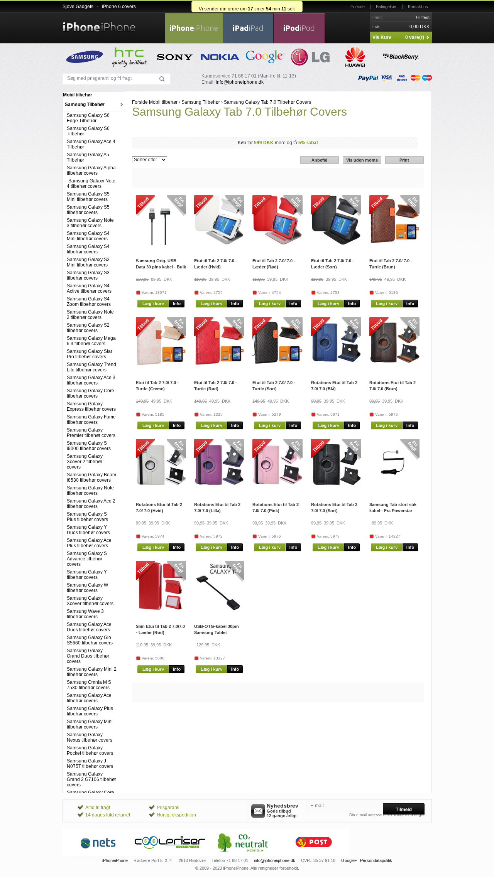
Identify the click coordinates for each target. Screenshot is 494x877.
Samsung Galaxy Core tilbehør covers (90, 393)
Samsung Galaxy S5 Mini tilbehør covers (88, 196)
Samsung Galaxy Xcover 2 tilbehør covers (85, 462)
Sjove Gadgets (78, 6)
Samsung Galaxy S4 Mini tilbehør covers (88, 236)
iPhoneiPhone (115, 860)
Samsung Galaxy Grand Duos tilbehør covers (88, 656)
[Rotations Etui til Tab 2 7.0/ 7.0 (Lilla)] (219, 487)
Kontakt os (418, 6)
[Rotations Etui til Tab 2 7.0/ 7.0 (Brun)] (394, 365)
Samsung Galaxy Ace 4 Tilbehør (91, 144)
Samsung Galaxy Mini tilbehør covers (90, 724)
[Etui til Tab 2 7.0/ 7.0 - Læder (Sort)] (336, 243)
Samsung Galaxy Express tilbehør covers (91, 406)
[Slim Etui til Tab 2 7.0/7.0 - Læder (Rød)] (161, 609)
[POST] (314, 854)
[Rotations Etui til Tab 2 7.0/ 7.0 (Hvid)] (161, 487)
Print (404, 160)
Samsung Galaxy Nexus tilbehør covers (89, 737)
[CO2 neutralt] (242, 854)
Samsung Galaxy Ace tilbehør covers (89, 698)
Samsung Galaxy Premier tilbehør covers (91, 432)
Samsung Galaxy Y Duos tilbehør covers (88, 530)
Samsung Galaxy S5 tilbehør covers (88, 209)
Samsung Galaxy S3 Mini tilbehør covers (88, 262)
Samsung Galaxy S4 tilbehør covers (88, 249)
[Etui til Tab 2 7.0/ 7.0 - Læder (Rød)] (277, 243)
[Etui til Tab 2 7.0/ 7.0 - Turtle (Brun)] (394, 243)
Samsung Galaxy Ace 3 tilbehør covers (91, 380)
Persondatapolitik (376, 860)
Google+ (349, 860)
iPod (299, 28)
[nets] (98, 854)
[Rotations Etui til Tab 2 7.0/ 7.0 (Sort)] (336, 487)
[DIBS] (170, 854)
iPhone (193, 28)
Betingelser (386, 6)
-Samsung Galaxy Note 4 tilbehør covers (91, 183)
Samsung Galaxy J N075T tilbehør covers (90, 763)
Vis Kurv (381, 37)
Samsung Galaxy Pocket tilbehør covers (90, 750)
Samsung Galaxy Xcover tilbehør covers (90, 600)
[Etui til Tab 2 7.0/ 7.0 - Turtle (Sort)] (277, 365)
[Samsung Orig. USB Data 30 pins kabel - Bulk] (161, 243)
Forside (357, 6)
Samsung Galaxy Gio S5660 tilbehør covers (90, 640)
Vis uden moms (362, 160)
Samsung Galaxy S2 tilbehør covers (88, 327)
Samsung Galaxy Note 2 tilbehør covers (90, 314)
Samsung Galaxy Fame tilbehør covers (91, 419)
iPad (248, 28)
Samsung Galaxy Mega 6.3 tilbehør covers (91, 341)
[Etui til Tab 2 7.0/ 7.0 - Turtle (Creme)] (161, 365)
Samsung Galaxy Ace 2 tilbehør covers (91, 503)
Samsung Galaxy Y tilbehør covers (87, 574)
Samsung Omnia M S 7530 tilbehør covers (89, 685)
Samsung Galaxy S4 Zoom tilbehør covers (89, 301)
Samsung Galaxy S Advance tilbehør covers (87, 559)
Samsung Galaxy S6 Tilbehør (88, 131)
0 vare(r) (414, 37)
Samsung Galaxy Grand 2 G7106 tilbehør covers (91, 779)
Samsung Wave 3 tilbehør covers (85, 614)
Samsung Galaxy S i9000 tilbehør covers (89, 445)
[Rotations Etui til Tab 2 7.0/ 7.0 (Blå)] (336, 365)
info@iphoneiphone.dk (240, 82)
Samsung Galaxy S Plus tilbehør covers (87, 516)
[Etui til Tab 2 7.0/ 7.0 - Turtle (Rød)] (219, 365)
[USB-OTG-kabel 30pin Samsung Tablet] (219, 611)
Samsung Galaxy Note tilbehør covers (90, 490)
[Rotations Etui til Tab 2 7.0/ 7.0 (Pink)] (277, 487)
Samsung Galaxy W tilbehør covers (87, 587)
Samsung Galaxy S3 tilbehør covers (88, 275)
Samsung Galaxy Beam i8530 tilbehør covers (91, 477)
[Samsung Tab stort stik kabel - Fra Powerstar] (394, 487)
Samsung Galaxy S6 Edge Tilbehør (88, 118)
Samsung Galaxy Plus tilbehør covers (90, 711)
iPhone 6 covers (119, 6)
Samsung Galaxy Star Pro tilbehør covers (89, 354)
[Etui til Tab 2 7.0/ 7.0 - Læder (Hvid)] (219, 243)
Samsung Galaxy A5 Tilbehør (88, 157)
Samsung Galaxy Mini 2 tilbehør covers (92, 671)
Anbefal (319, 160)
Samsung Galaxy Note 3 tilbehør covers (90, 223)
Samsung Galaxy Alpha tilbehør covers (91, 170)
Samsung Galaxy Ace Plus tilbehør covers (89, 543)
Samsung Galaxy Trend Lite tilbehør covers (91, 367)
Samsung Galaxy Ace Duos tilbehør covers (89, 627)
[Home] (99, 22)
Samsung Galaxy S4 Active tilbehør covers (89, 288)
